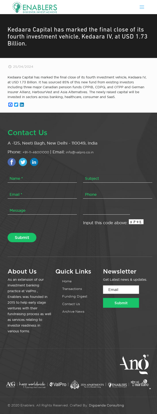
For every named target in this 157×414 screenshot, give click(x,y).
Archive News (73, 311)
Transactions (72, 289)
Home (67, 281)
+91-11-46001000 (36, 152)
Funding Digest (74, 296)
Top (147, 404)
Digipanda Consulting (106, 405)
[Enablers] (34, 7)
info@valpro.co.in (80, 152)
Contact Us (71, 304)
